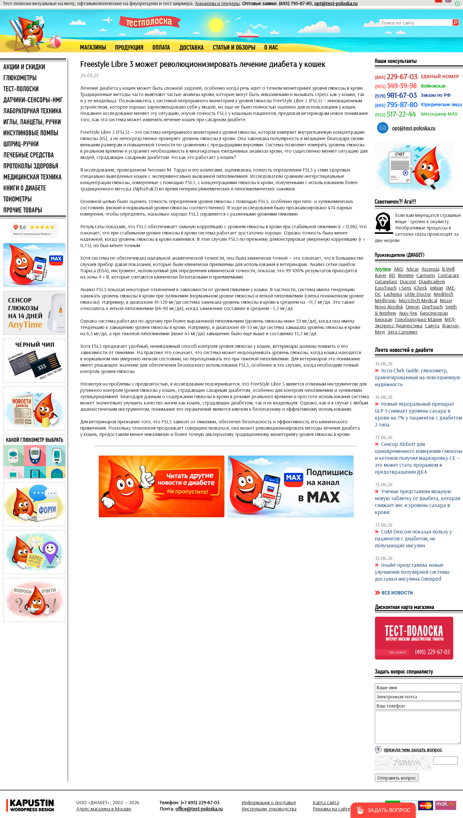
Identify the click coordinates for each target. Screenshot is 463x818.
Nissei (446, 300)
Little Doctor (417, 294)
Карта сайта (326, 802)
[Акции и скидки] (33, 67)
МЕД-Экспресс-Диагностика (415, 322)
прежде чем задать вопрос (413, 749)
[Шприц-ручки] (33, 144)
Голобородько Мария (418, 319)
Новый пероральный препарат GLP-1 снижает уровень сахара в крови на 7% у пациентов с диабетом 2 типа (418, 414)
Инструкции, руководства (269, 808)
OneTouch (432, 306)
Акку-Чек (408, 313)
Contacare (448, 275)
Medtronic (385, 300)
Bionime (406, 275)
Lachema (393, 294)
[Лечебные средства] (33, 155)
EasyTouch (386, 288)
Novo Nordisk (389, 306)
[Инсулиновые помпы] (33, 133)
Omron (413, 306)
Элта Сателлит (402, 332)
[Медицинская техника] (33, 177)
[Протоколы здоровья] (33, 166)
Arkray (412, 269)
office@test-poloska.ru (199, 808)
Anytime (383, 269)
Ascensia (430, 269)
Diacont (408, 281)
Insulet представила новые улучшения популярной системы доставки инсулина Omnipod (412, 571)
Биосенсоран (434, 313)
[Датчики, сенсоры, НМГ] (33, 100)
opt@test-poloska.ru (335, 3)
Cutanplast (386, 281)
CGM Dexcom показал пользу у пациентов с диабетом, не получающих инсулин (413, 538)
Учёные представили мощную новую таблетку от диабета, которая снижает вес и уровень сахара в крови (417, 501)
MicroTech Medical (418, 300)
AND (398, 269)
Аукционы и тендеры (217, 3)
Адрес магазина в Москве (103, 808)
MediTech (443, 294)
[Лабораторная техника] (33, 111)
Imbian (436, 288)
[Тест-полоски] (33, 89)
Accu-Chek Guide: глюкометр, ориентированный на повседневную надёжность (417, 377)
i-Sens (405, 288)
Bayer (380, 275)
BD (392, 275)
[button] (383, 810)
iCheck (420, 288)
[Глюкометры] (33, 78)
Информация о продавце (269, 802)
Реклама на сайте (331, 808)
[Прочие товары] (33, 210)
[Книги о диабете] (33, 188)
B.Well (448, 269)
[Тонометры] (33, 199)
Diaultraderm (432, 281)
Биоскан (383, 319)
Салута (432, 325)
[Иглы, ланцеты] (33, 122)
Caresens (425, 275)
